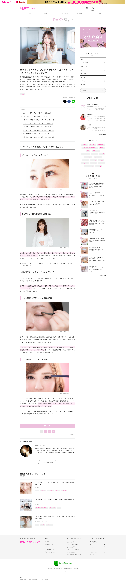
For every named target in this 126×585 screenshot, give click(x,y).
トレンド (94, 154)
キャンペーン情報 (63, 14)
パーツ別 (93, 160)
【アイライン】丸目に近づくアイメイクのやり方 (38, 123)
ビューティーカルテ (49, 549)
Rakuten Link (93, 552)
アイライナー (49, 524)
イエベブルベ (98, 157)
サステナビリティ (44, 579)
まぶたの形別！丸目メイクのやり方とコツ (36, 134)
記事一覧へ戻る (48, 462)
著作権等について (68, 568)
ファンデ (102, 163)
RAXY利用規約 (71, 552)
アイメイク (27, 92)
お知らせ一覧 (70, 542)
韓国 (88, 150)
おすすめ (43, 490)
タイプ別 (99, 166)
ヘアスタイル (88, 157)
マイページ (47, 547)
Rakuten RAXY (27, 8)
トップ (28, 14)
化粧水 (101, 160)
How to (22, 94)
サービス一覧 (23, 579)
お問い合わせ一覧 (33, 579)
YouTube (92, 554)
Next (72, 434)
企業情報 (50, 568)
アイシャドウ (50, 490)
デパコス (64, 490)
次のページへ (47, 426)
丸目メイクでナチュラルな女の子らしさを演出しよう (39, 137)
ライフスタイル (89, 166)
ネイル (83, 77)
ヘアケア (83, 74)
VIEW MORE (102, 134)
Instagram (92, 547)
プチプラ (57, 490)
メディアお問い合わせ (72, 544)
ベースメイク (84, 63)
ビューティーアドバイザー (51, 552)
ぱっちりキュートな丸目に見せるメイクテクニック (38, 130)
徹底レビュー (96, 150)
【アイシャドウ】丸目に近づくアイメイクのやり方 (38, 120)
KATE (59, 507)
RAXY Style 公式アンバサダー (41, 507)
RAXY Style (46, 14)
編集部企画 (100, 144)
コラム (83, 81)
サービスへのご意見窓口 (73, 549)
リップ (102, 154)
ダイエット (85, 163)
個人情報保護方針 (58, 568)
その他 (83, 84)
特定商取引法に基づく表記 (74, 554)
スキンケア (84, 59)
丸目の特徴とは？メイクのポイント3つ (35, 116)
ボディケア (84, 70)
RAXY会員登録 (94, 542)
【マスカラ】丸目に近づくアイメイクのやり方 (37, 127)
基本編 (42, 524)
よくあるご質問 (97, 14)
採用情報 (76, 568)
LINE (91, 549)
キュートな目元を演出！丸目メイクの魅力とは (37, 113)
